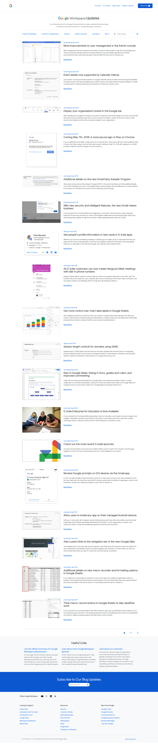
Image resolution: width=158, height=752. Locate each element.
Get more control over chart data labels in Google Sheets (96, 310)
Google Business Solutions (110, 718)
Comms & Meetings (29, 34)
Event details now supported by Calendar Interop (91, 74)
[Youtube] (42, 696)
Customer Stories (66, 712)
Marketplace (64, 721)
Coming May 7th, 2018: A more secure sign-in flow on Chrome (99, 137)
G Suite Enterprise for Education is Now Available (91, 411)
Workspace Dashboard (28, 721)
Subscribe (145, 6)
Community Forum (26, 715)
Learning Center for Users (29, 712)
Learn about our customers (111, 649)
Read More (68, 59)
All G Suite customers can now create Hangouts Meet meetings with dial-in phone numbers (100, 270)
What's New (24, 724)
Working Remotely (66, 715)
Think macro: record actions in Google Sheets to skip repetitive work (99, 604)
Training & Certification (68, 730)
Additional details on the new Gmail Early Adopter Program (97, 179)
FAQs (62, 724)
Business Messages (108, 721)
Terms (65, 739)
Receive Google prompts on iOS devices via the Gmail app (97, 473)
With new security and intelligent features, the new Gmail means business (100, 207)
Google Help (24, 718)
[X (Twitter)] (46, 696)
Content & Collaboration (51, 34)
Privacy (61, 739)
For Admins (106, 6)
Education (97, 34)
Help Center (116, 6)
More (107, 34)
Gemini (67, 34)
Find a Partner (65, 718)
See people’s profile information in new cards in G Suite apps (98, 234)
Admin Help (24, 709)
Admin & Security (81, 34)
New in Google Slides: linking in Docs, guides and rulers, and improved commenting (98, 374)
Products (98, 6)
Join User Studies (107, 724)
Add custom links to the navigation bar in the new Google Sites (99, 541)
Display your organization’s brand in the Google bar (93, 111)
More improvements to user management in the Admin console (100, 45)
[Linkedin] (51, 696)
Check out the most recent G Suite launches (89, 444)
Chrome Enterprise (108, 715)
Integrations (64, 727)
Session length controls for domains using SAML (91, 346)
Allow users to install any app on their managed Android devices (100, 515)
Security (63, 709)
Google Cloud (106, 709)
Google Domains (107, 712)
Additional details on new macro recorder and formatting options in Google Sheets (101, 572)
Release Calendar (128, 6)
